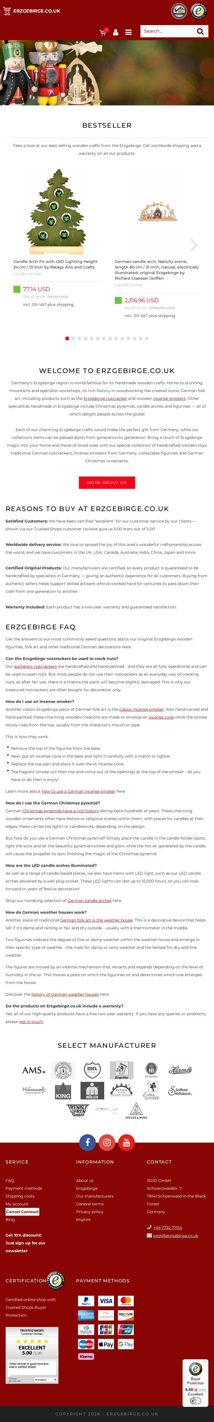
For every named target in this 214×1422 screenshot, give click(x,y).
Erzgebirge (87, 1188)
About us (85, 1180)
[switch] (195, 1400)
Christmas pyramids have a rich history (61, 810)
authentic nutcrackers (35, 666)
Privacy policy (89, 1211)
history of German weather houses (65, 994)
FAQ (10, 1180)
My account (17, 1203)
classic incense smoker (141, 709)
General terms (90, 1203)
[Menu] (205, 1362)
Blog (10, 1219)
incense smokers (169, 398)
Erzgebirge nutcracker (105, 398)
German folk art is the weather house (96, 920)
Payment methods (24, 1188)
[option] (56, 244)
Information (95, 1162)
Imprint (83, 1219)
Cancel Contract (22, 1211)
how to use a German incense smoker (78, 791)
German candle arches (89, 900)
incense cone (161, 717)
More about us (107, 482)
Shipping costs (20, 1196)
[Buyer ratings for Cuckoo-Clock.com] (32, 1357)
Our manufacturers (95, 1196)
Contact (159, 1162)
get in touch (31, 1021)
